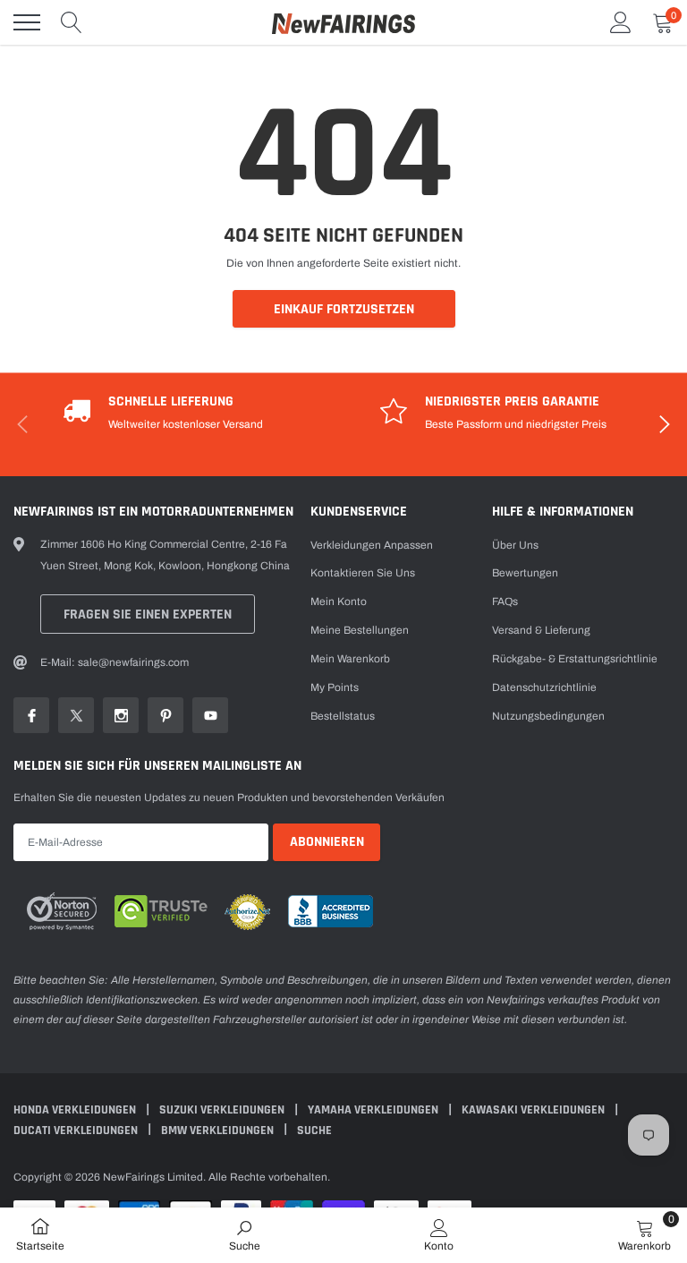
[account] (621, 22)
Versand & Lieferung (541, 630)
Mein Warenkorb (350, 659)
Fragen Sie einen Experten (148, 614)
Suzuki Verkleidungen (223, 1110)
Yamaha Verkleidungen (374, 1110)
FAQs (505, 601)
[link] (31, 715)
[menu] (26, 22)
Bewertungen (525, 573)
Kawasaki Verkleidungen (534, 1110)
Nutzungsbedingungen (548, 716)
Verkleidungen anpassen (371, 545)
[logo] (343, 22)
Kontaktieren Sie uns (362, 573)
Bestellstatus (342, 716)
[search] (71, 22)
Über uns (515, 545)
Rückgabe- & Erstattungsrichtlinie (574, 659)
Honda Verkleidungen (76, 1110)
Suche (314, 1130)
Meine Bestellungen (359, 630)
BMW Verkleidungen (218, 1130)
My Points (334, 687)
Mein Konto (338, 601)
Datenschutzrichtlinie (544, 687)
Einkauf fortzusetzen (344, 309)
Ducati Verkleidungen (76, 1130)
